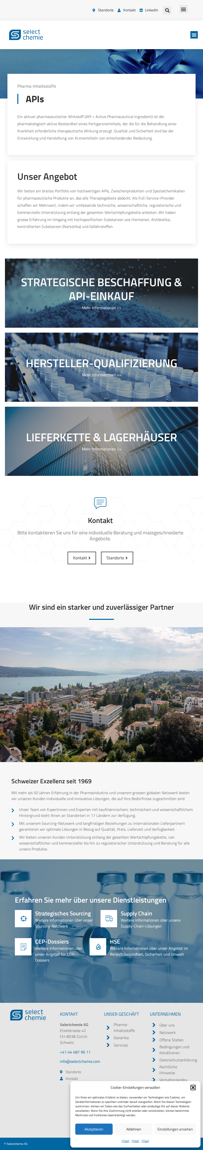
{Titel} (125, 1141)
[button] (193, 1087)
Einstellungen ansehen (175, 1129)
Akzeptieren (93, 1129)
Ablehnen (133, 1129)
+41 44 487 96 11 (75, 1052)
